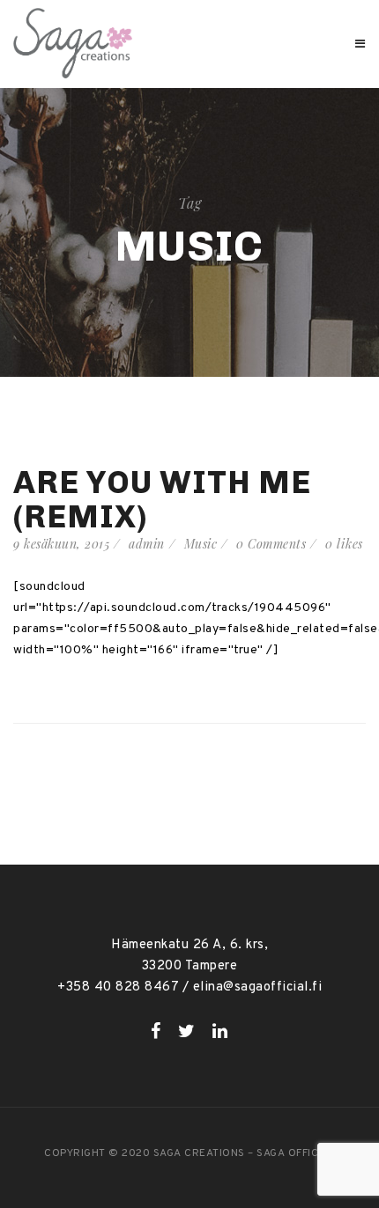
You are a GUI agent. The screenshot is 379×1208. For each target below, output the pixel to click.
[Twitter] (187, 1031)
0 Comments (271, 543)
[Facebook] (156, 1031)
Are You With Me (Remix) (162, 499)
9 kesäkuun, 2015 (61, 543)
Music (201, 543)
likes (344, 543)
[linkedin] (220, 1031)
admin (147, 543)
